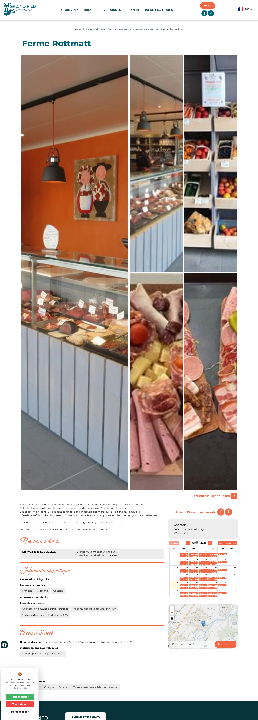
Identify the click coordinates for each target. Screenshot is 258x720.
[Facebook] (220, 512)
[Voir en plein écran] (172, 618)
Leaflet (234, 648)
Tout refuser (19, 704)
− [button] (172, 612)
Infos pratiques (159, 10)
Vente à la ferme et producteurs (151, 29)
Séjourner (112, 10)
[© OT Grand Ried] (156, 163)
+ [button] (172, 608)
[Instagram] (228, 512)
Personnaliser (20, 711)
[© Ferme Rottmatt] (210, 163)
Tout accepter (20, 696)
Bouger (90, 10)
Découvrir (69, 10)
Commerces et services (120, 29)
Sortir (133, 10)
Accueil (89, 29)
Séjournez (100, 29)
